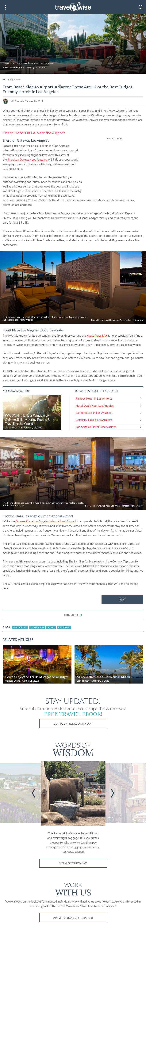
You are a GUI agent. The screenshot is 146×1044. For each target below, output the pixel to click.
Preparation (19, 627)
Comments (73, 615)
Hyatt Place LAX (96, 335)
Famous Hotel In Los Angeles (94, 398)
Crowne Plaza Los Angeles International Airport (120, 505)
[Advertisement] (114, 167)
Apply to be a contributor (73, 917)
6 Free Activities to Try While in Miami (103, 677)
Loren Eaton (83, 680)
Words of (73, 748)
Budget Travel (14, 79)
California (64, 627)
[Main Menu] (6, 7)
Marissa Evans (12, 680)
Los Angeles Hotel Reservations (96, 426)
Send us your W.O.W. (73, 863)
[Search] (141, 7)
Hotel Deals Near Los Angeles (95, 405)
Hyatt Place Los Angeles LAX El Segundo (124, 320)
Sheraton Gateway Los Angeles (31, 67)
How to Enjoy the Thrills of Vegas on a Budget (37, 677)
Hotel (51, 627)
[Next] (112, 793)
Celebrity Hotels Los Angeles (94, 419)
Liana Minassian (13, 427)
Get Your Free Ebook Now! (73, 723)
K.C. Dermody (17, 101)
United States (37, 627)
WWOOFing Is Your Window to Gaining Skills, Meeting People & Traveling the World (27, 420)
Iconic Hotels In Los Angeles (93, 412)
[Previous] (33, 793)
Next (122, 599)
